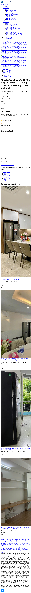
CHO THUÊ (6, 20)
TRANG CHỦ (6, 6)
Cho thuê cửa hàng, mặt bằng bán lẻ (14, 33)
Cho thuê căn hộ (10, 23)
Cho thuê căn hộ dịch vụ (12, 24)
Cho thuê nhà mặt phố (11, 27)
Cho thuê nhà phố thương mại (13, 28)
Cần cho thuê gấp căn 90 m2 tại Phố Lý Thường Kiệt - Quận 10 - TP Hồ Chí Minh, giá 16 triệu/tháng (15, 359)
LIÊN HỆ (5, 38)
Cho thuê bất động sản (6, 549)
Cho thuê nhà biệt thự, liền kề (13, 29)
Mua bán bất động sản (6, 547)
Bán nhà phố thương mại (12, 14)
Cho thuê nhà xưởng (9, 550)
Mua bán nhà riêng (15, 547)
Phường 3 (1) (6, 177)
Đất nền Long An (21, 548)
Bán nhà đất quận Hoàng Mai (13, 542)
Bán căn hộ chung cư (11, 10)
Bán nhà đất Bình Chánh (17, 543)
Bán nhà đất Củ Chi (19, 544)
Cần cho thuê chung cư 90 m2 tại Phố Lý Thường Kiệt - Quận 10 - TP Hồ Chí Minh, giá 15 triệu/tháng (15, 278)
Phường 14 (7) (6, 172)
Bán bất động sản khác (11, 19)
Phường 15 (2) (6, 175)
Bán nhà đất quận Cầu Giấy (16, 539)
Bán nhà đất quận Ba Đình (14, 540)
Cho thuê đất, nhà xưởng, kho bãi (14, 34)
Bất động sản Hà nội (5, 539)
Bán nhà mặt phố (10, 13)
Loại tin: (2, 106)
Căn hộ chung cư (24, 547)
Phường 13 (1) (6, 181)
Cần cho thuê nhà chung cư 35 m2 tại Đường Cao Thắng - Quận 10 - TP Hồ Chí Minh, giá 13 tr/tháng (15, 528)
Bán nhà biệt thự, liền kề (12, 15)
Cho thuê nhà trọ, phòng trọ (12, 31)
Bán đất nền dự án (10, 18)
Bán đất (8, 17)
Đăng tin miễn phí (5, 4)
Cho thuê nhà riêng (10, 25)
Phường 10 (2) (6, 173)
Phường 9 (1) (6, 178)
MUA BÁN (6, 8)
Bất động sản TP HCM (6, 543)
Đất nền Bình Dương (12, 548)
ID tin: (2, 101)
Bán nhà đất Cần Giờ (10, 544)
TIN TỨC (5, 37)
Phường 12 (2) (6, 174)
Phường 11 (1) (6, 179)
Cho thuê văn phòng (11, 32)
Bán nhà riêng (9, 11)
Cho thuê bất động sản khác (12, 36)
